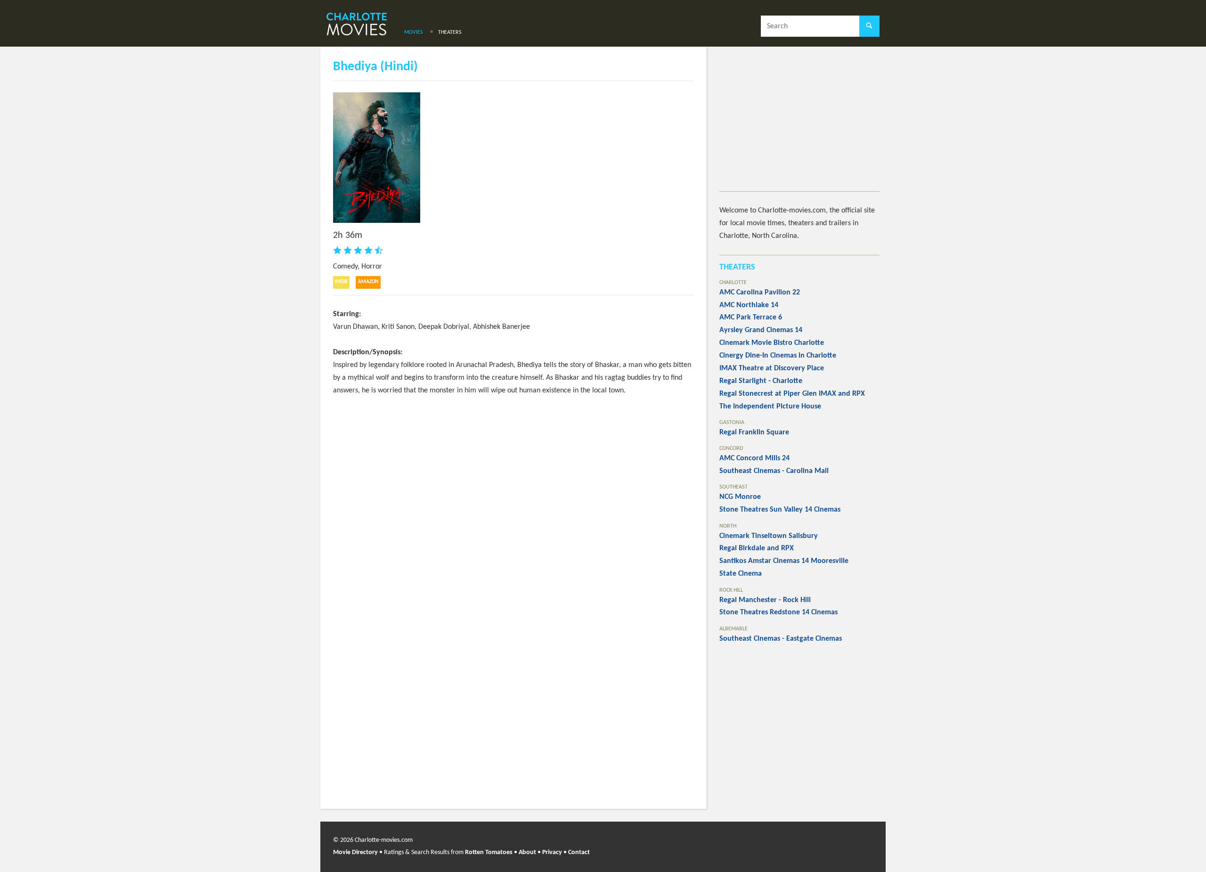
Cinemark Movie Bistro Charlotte (771, 343)
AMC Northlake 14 (748, 305)
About (527, 852)
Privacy (552, 852)
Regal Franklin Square (754, 432)
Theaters (450, 32)
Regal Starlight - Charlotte (760, 381)
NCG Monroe (740, 497)
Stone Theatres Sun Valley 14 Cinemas (779, 509)
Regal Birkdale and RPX (756, 548)
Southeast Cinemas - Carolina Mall (774, 471)
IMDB (341, 282)
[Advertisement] (799, 125)
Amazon (368, 282)
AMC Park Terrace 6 (750, 317)
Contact (579, 852)
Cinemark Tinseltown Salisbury (768, 536)
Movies (413, 32)
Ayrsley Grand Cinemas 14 (760, 330)
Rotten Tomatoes (489, 852)
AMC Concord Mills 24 (754, 458)
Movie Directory (355, 852)
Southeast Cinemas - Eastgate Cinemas (780, 639)
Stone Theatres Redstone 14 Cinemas (778, 612)
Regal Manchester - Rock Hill (765, 600)
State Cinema (740, 574)
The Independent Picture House (770, 406)
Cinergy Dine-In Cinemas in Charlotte (777, 355)
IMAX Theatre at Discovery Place (771, 368)
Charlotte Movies (356, 25)
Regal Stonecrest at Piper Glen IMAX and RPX (792, 394)
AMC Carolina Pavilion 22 (759, 292)
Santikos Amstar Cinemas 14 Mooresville (783, 561)
